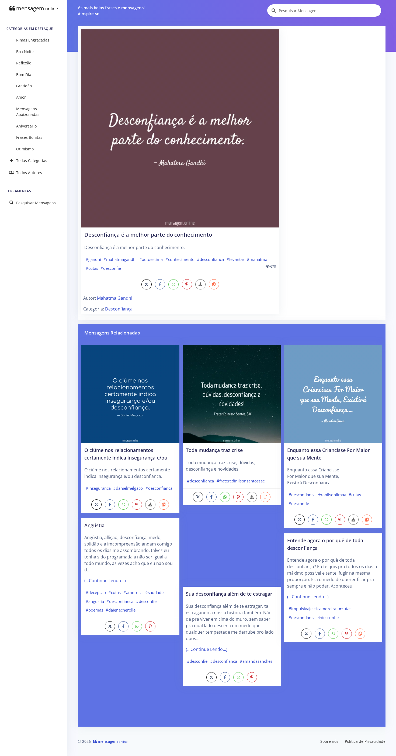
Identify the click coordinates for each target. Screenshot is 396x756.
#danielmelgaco (128, 488)
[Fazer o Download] (180, 128)
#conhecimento (179, 259)
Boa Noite (25, 51)
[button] (214, 284)
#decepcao (96, 592)
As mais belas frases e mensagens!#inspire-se (111, 10)
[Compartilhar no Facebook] (160, 284)
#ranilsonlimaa (332, 494)
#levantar (235, 259)
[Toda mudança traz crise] (232, 393)
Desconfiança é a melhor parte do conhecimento (148, 234)
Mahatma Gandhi (114, 298)
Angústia (94, 525)
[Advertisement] (332, 67)
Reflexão (23, 62)
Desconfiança (119, 309)
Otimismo (25, 148)
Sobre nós (329, 741)
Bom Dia (23, 74)
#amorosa (133, 592)
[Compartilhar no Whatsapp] (173, 284)
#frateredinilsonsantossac (241, 481)
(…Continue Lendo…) (105, 581)
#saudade (154, 592)
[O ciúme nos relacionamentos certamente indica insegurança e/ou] (130, 393)
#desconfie (110, 268)
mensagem (36, 8)
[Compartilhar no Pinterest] (187, 284)
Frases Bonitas (29, 137)
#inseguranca (98, 488)
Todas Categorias (31, 160)
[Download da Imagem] (200, 284)
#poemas (94, 610)
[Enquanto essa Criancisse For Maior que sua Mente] (333, 393)
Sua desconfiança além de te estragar (229, 593)
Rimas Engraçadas (32, 40)
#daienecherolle (121, 610)
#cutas (92, 268)
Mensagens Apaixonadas (27, 111)
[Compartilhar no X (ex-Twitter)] (146, 284)
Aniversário (26, 126)
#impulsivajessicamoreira (312, 608)
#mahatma (257, 259)
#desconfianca (210, 259)
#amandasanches (256, 661)
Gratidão (24, 85)
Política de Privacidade (365, 741)
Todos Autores (29, 172)
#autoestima (151, 259)
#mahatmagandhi (120, 259)
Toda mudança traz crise (214, 450)
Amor (21, 97)
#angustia (95, 601)
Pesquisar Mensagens (36, 202)
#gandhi (93, 259)
